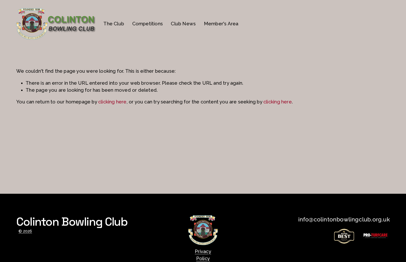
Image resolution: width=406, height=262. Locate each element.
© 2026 (25, 231)
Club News (183, 24)
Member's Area (221, 24)
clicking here (112, 102)
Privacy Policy (203, 255)
